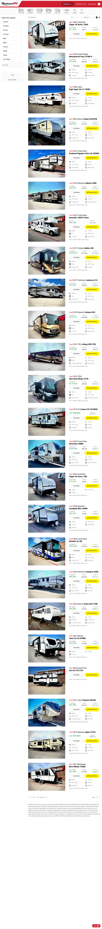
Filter (93, 797)
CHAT (94, 926)
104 (41, 797)
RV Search (66, 4)
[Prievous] (29, 797)
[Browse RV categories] (71, 4)
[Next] (46, 797)
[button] (30, 44)
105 (43, 797)
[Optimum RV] (10, 4)
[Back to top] (3, 925)
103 (38, 797)
